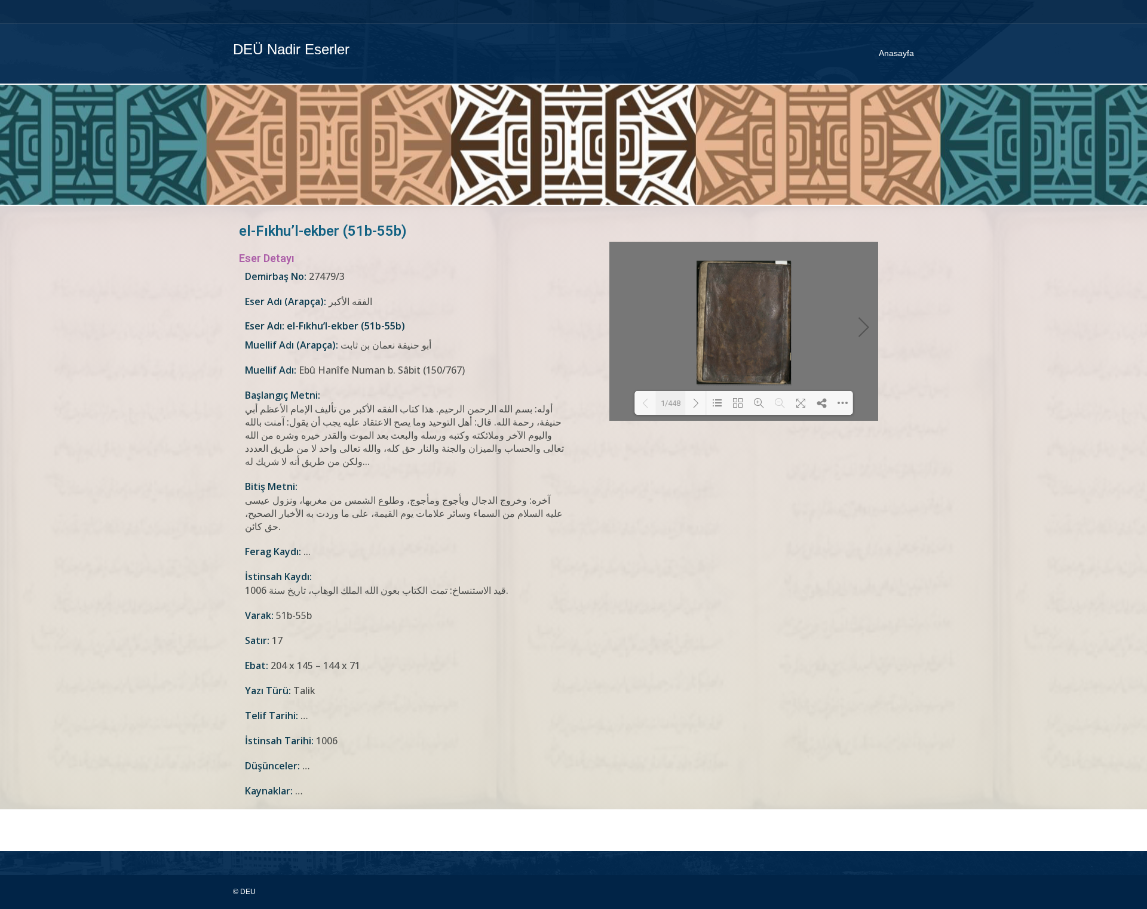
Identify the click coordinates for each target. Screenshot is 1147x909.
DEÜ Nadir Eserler (291, 49)
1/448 (670, 403)
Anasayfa (896, 53)
